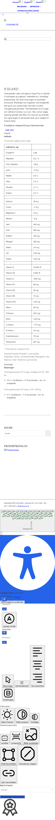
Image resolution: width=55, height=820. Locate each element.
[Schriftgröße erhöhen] (4, 599)
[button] (1, 533)
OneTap (17, 597)
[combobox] (27, 521)
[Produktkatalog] (23, 450)
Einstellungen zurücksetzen (12, 797)
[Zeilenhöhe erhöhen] (4, 633)
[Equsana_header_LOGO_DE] (22, 24)
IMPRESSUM (34, 6)
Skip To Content (6, 785)
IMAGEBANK (22, 6)
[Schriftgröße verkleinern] (4, 608)
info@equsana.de (23, 506)
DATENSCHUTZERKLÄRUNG (28, 11)
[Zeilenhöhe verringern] (4, 642)
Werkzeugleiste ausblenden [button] (12, 602)
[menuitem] (17, 1)
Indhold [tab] (7, 133)
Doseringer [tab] (8, 364)
